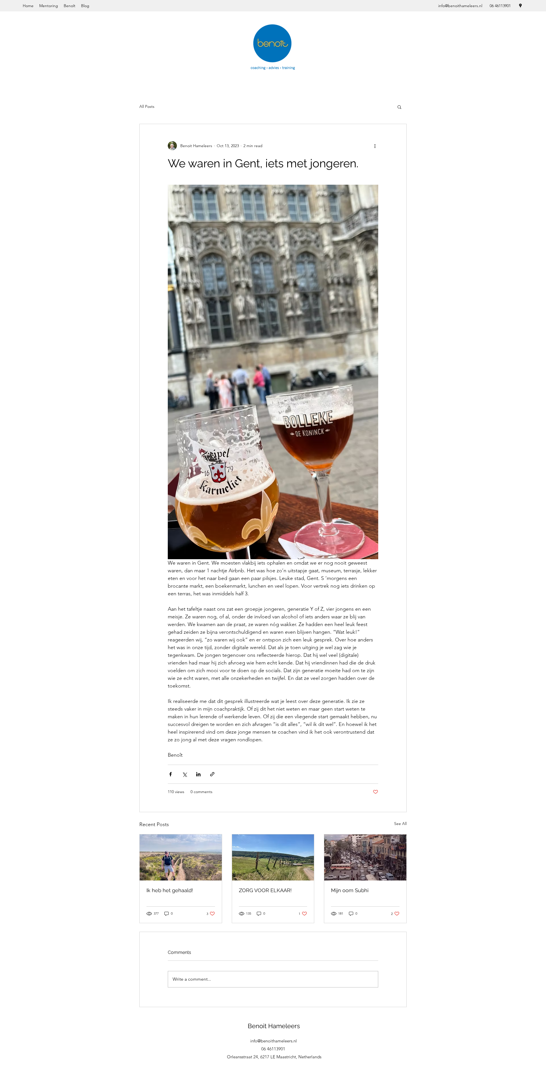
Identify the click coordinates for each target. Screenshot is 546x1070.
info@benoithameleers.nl (460, 5)
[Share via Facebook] (170, 774)
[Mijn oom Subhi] (365, 857)
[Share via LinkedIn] (198, 774)
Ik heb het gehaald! (169, 890)
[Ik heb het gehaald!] (181, 857)
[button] (399, 106)
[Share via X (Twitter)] (184, 774)
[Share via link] (212, 774)
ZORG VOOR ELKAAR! (265, 890)
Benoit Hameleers (274, 1026)
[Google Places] (520, 6)
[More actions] (374, 145)
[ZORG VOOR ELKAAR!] (273, 857)
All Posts (146, 106)
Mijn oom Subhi (350, 890)
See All (400, 823)
